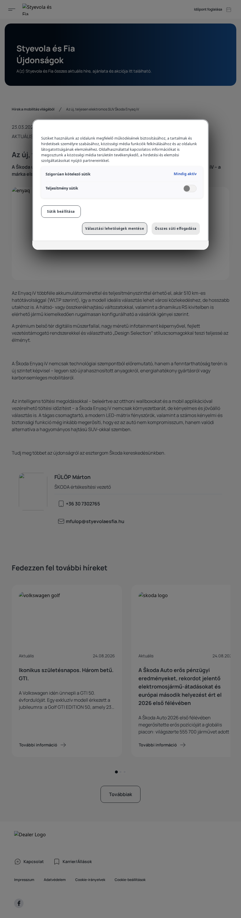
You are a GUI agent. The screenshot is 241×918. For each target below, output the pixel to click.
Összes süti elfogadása (176, 228)
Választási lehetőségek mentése (114, 228)
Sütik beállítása (61, 211)
